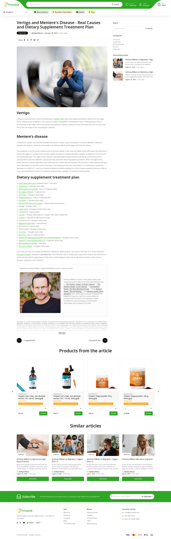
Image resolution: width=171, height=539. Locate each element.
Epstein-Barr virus (61, 119)
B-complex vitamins (26, 192)
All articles (116, 40)
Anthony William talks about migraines (137, 459)
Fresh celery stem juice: (27, 183)
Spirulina (22, 235)
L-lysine (22, 218)
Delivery (67, 515)
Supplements (22, 394)
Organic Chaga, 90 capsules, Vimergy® (135, 397)
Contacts (67, 518)
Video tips (116, 49)
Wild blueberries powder (28, 243)
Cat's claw (22, 195)
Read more (32, 479)
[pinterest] (31, 40)
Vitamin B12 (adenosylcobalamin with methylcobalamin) (40, 238)
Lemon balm (23, 209)
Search (116, 4)
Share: (20, 40)
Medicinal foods (118, 44)
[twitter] (28, 40)
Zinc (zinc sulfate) (25, 246)
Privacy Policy (92, 518)
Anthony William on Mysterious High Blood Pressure (139, 72)
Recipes (115, 47)
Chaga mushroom (25, 197)
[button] (158, 391)
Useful (81, 12)
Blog (93, 12)
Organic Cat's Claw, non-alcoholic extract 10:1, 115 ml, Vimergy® (32, 397)
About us (67, 512)
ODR (88, 521)
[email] (35, 40)
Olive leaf (22, 232)
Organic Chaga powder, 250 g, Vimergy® (101, 397)
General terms (92, 512)
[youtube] (24, 522)
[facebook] (25, 40)
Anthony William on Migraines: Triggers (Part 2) (139, 60)
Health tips (22, 33)
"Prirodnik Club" (70, 524)
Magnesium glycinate (27, 223)
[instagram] (20, 522)
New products (42, 12)
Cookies (90, 515)
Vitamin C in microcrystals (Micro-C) (32, 240)
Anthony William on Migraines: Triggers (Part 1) (102, 460)
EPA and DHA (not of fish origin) (30, 203)
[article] (118, 63)
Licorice (21, 215)
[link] (38, 40)
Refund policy (92, 524)
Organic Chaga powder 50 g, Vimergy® (65, 397)
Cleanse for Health (24, 254)
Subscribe (148, 496)
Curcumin (22, 200)
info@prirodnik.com (132, 512)
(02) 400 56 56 (130, 516)
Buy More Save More (63, 12)
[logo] (11, 4)
